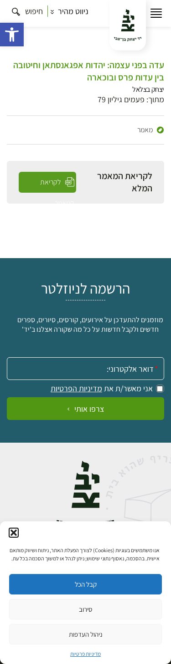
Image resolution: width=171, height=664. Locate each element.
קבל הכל (86, 584)
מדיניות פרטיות (85, 653)
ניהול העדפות (86, 634)
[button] (12, 34)
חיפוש (33, 11)
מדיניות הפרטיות (76, 388)
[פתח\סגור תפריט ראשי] (156, 13)
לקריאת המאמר (57, 185)
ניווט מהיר (72, 11)
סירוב (85, 609)
